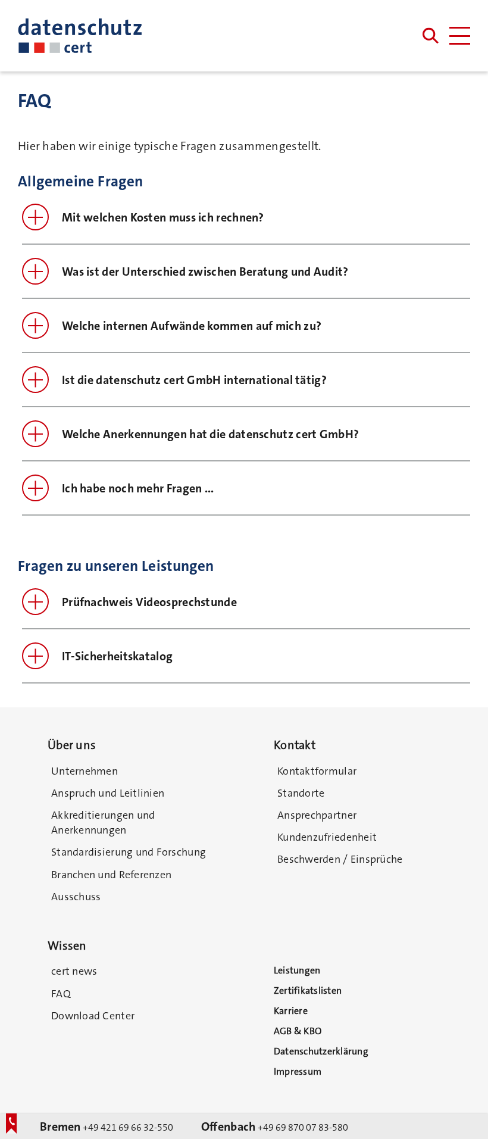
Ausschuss (76, 897)
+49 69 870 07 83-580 (274, 1126)
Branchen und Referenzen (111, 874)
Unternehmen (84, 771)
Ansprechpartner (316, 815)
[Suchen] (431, 36)
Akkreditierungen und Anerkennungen (103, 822)
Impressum (297, 1071)
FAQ (61, 994)
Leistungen (297, 970)
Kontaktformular (316, 771)
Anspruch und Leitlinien (107, 793)
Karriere (291, 1010)
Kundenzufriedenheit (327, 837)
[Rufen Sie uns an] (14, 1128)
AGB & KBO (297, 1031)
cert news (74, 971)
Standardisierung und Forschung (128, 852)
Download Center (92, 1016)
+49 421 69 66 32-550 (106, 1126)
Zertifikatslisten (308, 990)
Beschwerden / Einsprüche (339, 859)
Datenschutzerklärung (321, 1051)
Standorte (300, 793)
